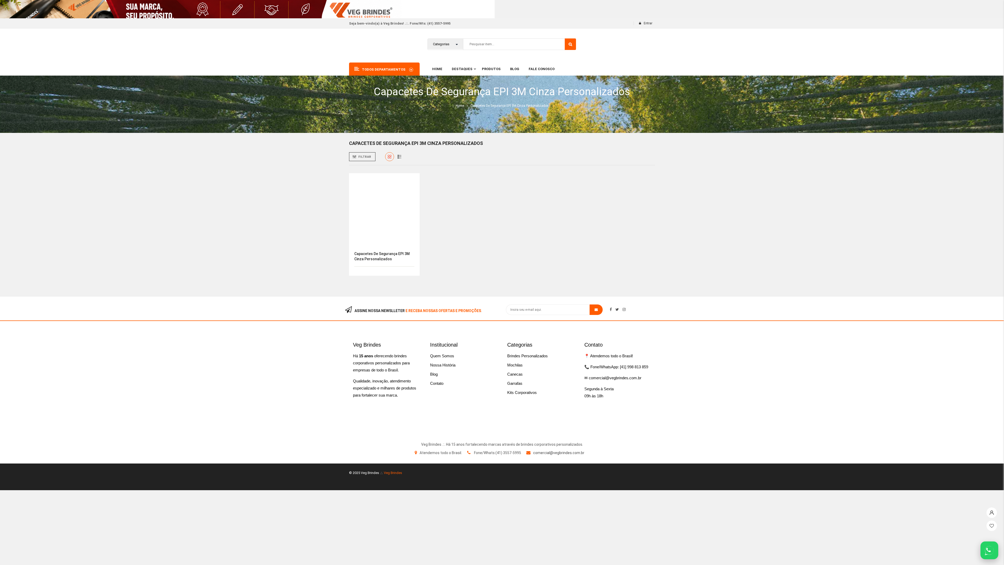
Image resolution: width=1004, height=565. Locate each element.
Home (460, 106)
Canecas (515, 374)
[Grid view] (389, 156)
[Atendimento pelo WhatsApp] (989, 550)
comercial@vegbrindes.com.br (558, 453)
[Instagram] (624, 309)
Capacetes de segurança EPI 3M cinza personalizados (382, 256)
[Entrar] (991, 511)
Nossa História (442, 365)
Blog (434, 374)
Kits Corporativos (522, 392)
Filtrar (364, 157)
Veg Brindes (393, 473)
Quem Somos (442, 356)
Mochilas (515, 365)
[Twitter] (617, 309)
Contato (436, 383)
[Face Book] (611, 309)
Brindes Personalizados (527, 356)
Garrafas (514, 383)
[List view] (399, 156)
